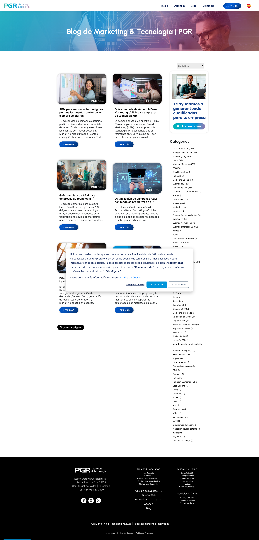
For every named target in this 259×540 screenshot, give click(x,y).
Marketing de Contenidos (187, 191)
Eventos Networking (184, 223)
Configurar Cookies (135, 284)
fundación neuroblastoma (186, 429)
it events (178, 301)
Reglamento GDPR (183, 328)
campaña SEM (181, 340)
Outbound (179, 393)
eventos (178, 211)
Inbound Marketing (184, 164)
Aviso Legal (111, 533)
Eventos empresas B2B (185, 226)
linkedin (178, 246)
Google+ (178, 374)
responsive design (183, 440)
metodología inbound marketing (188, 345)
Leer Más (68, 144)
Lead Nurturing (187, 481)
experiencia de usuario (185, 425)
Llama (177, 389)
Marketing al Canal (187, 503)
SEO (177, 168)
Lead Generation (183, 148)
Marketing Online (183, 180)
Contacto (208, 5)
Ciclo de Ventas (181, 362)
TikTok (177, 293)
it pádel (178, 432)
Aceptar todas (157, 284)
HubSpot (187, 484)
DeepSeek (179, 305)
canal (176, 421)
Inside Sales (148, 476)
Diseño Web (180, 199)
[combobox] (188, 66)
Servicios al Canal (187, 493)
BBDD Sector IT (181, 354)
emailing (179, 203)
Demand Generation (184, 366)
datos (177, 297)
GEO (176, 370)
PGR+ (177, 397)
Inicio (164, 5)
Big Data (178, 358)
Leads (178, 160)
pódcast (178, 234)
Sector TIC (179, 332)
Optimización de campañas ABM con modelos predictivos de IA (136, 200)
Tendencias (180, 409)
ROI (176, 405)
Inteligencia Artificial (185, 152)
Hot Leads (179, 378)
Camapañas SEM (187, 476)
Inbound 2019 (181, 309)
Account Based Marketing (187, 215)
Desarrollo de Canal (187, 500)
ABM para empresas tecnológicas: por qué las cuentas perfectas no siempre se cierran (81, 112)
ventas (177, 230)
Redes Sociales (182, 187)
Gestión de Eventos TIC (148, 490)
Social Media (180, 336)
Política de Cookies (125, 533)
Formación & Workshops (149, 499)
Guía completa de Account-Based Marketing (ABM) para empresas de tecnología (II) (137, 112)
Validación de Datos (184, 316)
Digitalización (181, 320)
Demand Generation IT (185, 238)
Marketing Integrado (184, 313)
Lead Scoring (180, 386)
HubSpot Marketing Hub (186, 324)
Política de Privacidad (144, 533)
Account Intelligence (184, 350)
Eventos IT (180, 219)
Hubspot (179, 176)
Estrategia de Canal (187, 497)
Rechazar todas (179, 284)
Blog (194, 5)
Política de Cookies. (131, 277)
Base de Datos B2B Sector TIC (148, 478)
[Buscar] (202, 66)
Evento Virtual (181, 242)
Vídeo (177, 413)
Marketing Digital (183, 156)
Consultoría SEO (187, 473)
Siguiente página (70, 327)
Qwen (177, 401)
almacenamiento (182, 417)
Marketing (179, 207)
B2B (177, 195)
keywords (179, 436)
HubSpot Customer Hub (185, 382)
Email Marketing (182, 172)
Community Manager (187, 487)
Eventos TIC (181, 183)
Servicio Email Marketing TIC (149, 481)
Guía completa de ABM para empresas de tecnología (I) (77, 197)
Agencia (179, 5)
